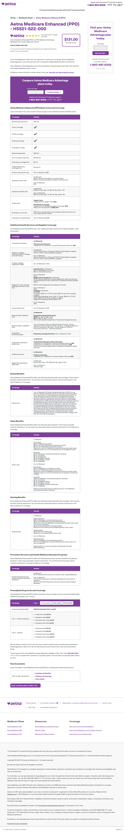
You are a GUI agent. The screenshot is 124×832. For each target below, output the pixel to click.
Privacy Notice (31, 703)
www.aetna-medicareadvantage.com (52, 805)
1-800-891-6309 (96, 5)
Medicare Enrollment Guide (44, 734)
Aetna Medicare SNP (14, 726)
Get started (100, 53)
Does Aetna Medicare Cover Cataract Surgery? (85, 730)
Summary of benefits (43, 673)
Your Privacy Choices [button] (47, 703)
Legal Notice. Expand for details (15, 829)
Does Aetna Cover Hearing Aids (80, 734)
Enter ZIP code (32, 89)
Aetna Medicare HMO (14, 730)
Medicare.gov (12, 794)
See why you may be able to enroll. (61, 72)
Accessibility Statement (48, 707)
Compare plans (53, 92)
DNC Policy (32, 707)
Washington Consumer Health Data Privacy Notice (80, 703)
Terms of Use (106, 703)
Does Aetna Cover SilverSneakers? (81, 726)
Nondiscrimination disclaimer (17, 824)
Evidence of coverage (43, 676)
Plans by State (40, 730)
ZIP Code (100, 44)
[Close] (119, 829)
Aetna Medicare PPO (14, 734)
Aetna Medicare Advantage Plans (46, 726)
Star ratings (39, 679)
